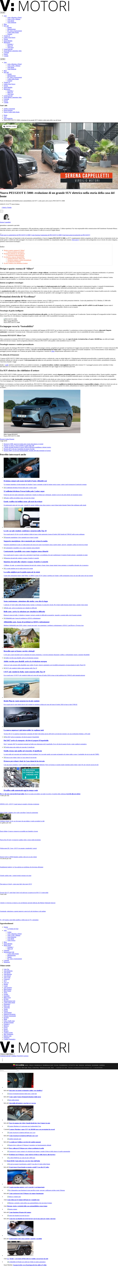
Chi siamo (18, 1067)
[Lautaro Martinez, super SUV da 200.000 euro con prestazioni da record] (61, 1126)
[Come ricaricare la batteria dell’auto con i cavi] (61, 1132)
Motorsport (7, 42)
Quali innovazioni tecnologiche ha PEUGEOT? (76, 235)
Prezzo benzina (8, 110)
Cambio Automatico (9, 1039)
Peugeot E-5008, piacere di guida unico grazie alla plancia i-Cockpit (23, 444)
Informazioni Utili (9, 952)
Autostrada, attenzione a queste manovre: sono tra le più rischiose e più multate (23, 911)
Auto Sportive (8, 987)
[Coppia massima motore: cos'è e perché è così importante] (61, 1177)
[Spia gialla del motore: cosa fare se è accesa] (61, 1100)
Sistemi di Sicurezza (9, 1014)
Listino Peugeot (9, 439)
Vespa (5, 992)
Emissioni (6, 1037)
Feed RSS (20, 1056)
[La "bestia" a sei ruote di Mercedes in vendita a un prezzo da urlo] (61, 1248)
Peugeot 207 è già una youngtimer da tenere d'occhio (19, 449)
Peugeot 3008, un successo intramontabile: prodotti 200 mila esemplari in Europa (27, 450)
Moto (5, 24)
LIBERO (26, 1065)
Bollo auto (7, 1006)
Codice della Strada (13, 32)
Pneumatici (7, 1004)
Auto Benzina (8, 974)
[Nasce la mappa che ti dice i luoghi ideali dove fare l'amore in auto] (61, 1113)
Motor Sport (7, 945)
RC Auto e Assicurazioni (14, 31)
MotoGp (6, 1026)
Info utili (6, 26)
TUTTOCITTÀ (71, 1065)
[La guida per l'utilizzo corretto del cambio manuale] (61, 1139)
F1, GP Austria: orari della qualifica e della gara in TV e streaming (19, 920)
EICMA (6, 999)
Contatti (6, 56)
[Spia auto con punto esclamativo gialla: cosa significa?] (61, 1080)
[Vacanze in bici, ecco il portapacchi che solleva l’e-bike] (61, 1262)
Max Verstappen (8, 1034)
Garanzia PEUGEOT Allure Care (16, 258)
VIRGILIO (31, 1065)
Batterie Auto (7, 1036)
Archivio (25, 1056)
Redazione (7, 962)
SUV (5, 981)
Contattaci (14, 1056)
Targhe (6, 1009)
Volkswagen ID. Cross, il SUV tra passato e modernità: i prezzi (18, 848)
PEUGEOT (75, 240)
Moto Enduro (8, 989)
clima (52, 351)
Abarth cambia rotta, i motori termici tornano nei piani (15, 875)
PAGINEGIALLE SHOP (48, 1065)
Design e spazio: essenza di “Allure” (14, 250)
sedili (6, 365)
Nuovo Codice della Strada (11, 112)
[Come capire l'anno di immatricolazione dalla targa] (61, 1094)
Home (5, 115)
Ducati (6, 1029)
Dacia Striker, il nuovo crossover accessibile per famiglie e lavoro (19, 831)
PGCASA (56, 1065)
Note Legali (24, 1067)
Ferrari (6, 1027)
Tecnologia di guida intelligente (15, 255)
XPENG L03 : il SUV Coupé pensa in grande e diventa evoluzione (19, 804)
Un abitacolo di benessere (14, 261)
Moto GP (10, 46)
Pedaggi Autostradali (10, 1016)
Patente (9, 27)
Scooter (6, 994)
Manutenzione (11, 29)
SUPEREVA (102, 1065)
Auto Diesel (7, 976)
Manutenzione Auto (9, 1001)
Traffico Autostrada (9, 108)
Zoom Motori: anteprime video (13, 51)
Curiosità (6, 52)
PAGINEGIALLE (38, 1065)
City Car (6, 982)
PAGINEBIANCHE (63, 1065)
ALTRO (3, 59)
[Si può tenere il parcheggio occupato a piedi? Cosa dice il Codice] (61, 1164)
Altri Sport (10, 47)
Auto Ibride (10, 21)
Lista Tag (6, 969)
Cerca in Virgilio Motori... (7, 1054)
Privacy (30, 1067)
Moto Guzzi (7, 997)
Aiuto (52, 1067)
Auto (5, 16)
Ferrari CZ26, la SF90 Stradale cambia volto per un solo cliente (18, 857)
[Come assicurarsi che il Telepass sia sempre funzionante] (61, 1190)
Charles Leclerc (8, 1032)
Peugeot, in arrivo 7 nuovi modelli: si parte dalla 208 (19, 445)
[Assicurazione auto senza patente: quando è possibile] (61, 1228)
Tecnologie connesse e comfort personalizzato (19, 260)
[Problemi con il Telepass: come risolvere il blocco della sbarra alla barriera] (61, 1151)
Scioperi (9, 34)
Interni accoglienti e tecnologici (15, 252)
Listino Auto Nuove (9, 37)
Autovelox (7, 1007)
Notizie (6, 39)
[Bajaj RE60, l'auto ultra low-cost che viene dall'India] (61, 1158)
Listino (9, 932)
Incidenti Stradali (9, 1022)
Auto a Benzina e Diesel (14, 17)
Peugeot (2, 439)
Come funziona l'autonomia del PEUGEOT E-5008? (46, 235)
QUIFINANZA (88, 1065)
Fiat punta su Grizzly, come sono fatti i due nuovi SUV (16, 884)
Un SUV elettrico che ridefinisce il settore (16, 263)
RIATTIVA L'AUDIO (11, 126)
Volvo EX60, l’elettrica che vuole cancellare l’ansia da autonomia (19, 812)
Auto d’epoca (11, 940)
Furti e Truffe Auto (9, 1021)
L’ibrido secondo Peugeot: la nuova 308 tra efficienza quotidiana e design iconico (27, 447)
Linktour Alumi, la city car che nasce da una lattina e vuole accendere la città (22, 821)
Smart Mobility (8, 41)
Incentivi (6, 1017)
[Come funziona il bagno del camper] (61, 1209)
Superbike (7, 996)
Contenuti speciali (5, 1056)
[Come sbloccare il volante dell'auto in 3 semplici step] (61, 1197)
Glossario (6, 950)
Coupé (6, 986)
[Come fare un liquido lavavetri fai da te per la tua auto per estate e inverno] (61, 1215)
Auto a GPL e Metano (13, 19)
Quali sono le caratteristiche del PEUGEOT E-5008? (15, 235)
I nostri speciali (8, 49)
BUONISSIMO (95, 1065)
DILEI (77, 1065)
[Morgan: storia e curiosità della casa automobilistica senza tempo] (61, 1203)
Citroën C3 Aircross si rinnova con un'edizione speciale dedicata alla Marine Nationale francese (27, 903)
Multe (5, 1019)
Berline (6, 984)
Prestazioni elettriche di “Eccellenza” (14, 253)
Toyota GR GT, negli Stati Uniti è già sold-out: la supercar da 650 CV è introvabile (24, 892)
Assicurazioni (8, 1012)
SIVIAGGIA (81, 1065)
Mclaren (6, 1031)
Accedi (2, 12)
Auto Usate (7, 977)
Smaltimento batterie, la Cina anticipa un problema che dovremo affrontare (21, 867)
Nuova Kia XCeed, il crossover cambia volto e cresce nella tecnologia (20, 840)
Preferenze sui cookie (45, 1067)
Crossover (7, 979)
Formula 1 (10, 44)
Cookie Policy (35, 1067)
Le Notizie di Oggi (12, 929)
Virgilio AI (7, 36)
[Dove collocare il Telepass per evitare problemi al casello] (61, 1145)
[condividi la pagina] (1, 211)
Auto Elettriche (11, 22)
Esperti (6, 54)
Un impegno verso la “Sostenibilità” (14, 257)
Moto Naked (7, 991)
